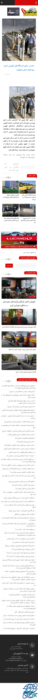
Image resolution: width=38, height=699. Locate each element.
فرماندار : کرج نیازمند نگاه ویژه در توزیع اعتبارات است (18, 628)
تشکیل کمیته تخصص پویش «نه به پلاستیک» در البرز (18, 615)
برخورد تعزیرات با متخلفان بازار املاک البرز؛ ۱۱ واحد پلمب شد (19, 584)
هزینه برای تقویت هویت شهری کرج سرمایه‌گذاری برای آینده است (19, 561)
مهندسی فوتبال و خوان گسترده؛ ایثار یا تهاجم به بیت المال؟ (20, 506)
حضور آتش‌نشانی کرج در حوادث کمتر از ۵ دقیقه (22, 350)
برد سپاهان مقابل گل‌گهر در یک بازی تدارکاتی (21, 452)
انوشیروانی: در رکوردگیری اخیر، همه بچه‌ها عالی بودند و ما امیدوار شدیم (19, 524)
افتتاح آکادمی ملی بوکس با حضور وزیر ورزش (21, 481)
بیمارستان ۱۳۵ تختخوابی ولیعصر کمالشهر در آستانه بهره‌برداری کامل (20, 572)
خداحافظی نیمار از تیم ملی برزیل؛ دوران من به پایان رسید (17, 501)
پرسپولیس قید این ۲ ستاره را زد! (24, 529)
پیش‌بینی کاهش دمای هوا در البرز (24, 612)
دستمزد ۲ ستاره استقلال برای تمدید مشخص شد (20, 456)
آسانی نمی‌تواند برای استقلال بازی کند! (23, 549)
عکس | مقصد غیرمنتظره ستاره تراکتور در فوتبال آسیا (19, 445)
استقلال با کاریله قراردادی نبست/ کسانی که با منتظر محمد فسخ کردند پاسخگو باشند (20, 534)
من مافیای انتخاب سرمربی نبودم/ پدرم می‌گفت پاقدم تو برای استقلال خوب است (18, 460)
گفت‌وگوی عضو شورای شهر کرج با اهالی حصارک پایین (11, 219)
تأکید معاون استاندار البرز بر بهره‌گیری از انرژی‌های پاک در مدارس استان (18, 396)
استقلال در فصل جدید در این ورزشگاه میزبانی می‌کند (19, 498)
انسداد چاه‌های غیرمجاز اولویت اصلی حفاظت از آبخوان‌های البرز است (21, 607)
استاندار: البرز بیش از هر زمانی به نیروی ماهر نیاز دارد (18, 619)
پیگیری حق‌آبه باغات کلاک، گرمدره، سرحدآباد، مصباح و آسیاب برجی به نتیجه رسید (19, 590)
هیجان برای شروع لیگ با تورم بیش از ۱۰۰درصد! (20, 553)
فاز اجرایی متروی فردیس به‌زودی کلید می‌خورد (20, 406)
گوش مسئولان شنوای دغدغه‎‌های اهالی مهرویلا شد (11, 196)
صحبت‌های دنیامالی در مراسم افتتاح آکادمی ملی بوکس (18, 468)
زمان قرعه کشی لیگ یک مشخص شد (23, 542)
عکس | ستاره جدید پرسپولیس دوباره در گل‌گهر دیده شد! (18, 465)
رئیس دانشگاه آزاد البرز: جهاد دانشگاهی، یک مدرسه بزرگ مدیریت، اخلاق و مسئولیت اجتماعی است (18, 578)
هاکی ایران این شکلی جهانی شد (24, 488)
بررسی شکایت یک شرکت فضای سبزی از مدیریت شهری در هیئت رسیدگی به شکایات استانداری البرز (19, 601)
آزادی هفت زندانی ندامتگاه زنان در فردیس (21, 391)
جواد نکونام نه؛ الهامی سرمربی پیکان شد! (22, 472)
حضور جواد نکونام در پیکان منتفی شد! (23, 485)
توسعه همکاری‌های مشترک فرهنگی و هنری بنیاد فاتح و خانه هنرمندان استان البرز (19, 411)
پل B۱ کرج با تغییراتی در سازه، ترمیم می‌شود (21, 511)
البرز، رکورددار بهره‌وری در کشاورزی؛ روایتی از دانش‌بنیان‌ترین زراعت (22, 595)
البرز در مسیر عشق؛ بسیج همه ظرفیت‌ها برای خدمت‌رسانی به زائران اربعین (22, 402)
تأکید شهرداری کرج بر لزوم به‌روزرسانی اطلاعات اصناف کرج (19, 327)
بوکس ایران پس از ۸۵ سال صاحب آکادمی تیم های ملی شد (19, 476)
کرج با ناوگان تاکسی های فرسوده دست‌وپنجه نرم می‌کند (29, 197)
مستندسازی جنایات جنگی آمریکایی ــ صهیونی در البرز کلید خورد (19, 493)
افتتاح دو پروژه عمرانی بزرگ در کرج (26, 372)
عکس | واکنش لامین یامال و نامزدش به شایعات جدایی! (18, 431)
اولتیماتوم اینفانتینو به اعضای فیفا (24, 438)
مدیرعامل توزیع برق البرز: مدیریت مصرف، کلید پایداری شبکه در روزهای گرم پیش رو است (19, 566)
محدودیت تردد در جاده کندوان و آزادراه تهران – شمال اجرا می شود (18, 417)
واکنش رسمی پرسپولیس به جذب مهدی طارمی (20, 538)
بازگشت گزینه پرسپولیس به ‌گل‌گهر (24, 514)
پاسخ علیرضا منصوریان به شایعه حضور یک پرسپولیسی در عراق (18, 426)
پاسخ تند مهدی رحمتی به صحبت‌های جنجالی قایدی (19, 449)
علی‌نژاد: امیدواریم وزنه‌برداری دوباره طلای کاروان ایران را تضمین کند (19, 519)
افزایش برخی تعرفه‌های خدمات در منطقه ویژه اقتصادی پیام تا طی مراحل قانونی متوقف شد (19, 387)
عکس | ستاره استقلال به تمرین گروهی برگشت (20, 434)
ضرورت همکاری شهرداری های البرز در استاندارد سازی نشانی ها (19, 623)
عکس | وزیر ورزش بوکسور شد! (25, 441)
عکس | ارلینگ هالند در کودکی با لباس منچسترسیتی (19, 422)
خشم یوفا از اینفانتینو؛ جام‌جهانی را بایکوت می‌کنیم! (19, 546)
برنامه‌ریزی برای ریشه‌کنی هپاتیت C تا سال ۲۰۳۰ (20, 556)
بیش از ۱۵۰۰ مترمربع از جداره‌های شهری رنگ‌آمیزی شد (28, 220)
